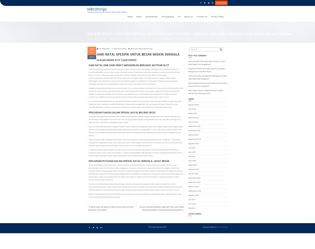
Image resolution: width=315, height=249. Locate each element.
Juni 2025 (192, 152)
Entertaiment (151, 16)
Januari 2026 (193, 122)
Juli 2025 (191, 148)
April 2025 (192, 161)
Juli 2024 (191, 200)
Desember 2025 (194, 126)
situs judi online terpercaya (141, 49)
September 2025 (194, 139)
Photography (167, 16)
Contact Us (221, 3)
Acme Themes (222, 227)
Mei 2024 (191, 208)
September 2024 (194, 191)
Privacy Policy (217, 16)
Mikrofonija (97, 9)
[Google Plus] (213, 3)
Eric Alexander (104, 49)
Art (179, 16)
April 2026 (192, 109)
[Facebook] (201, 3)
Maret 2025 (192, 165)
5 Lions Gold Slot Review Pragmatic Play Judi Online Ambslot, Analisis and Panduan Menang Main (161, 208)
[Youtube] (209, 3)
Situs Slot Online (120, 49)
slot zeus (130, 88)
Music (139, 16)
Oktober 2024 (193, 187)
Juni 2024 (192, 204)
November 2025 (194, 131)
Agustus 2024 (193, 195)
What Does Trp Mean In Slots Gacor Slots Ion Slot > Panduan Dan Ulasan (111, 208)
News (130, 16)
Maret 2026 (192, 113)
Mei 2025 (191, 156)
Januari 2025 (193, 174)
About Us (188, 16)
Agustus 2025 (193, 143)
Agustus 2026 (193, 105)
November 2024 (194, 182)
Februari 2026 (193, 118)
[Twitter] (205, 3)
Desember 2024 (194, 178)
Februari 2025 (193, 169)
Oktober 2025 (193, 135)
